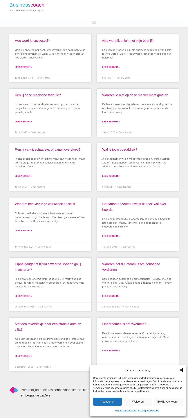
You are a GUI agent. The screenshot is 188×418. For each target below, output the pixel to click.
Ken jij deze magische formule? (38, 95)
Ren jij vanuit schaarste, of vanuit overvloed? (47, 149)
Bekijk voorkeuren (168, 401)
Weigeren (138, 401)
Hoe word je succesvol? (32, 40)
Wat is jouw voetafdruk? (119, 149)
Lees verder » (23, 67)
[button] (180, 370)
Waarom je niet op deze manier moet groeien (135, 95)
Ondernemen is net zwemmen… (126, 324)
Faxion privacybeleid (125, 410)
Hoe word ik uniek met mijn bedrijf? (128, 40)
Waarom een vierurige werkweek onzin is (45, 204)
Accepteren (107, 401)
